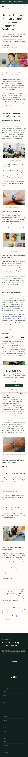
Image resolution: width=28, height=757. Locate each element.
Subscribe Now (14, 385)
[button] (14, 371)
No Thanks (14, 389)
